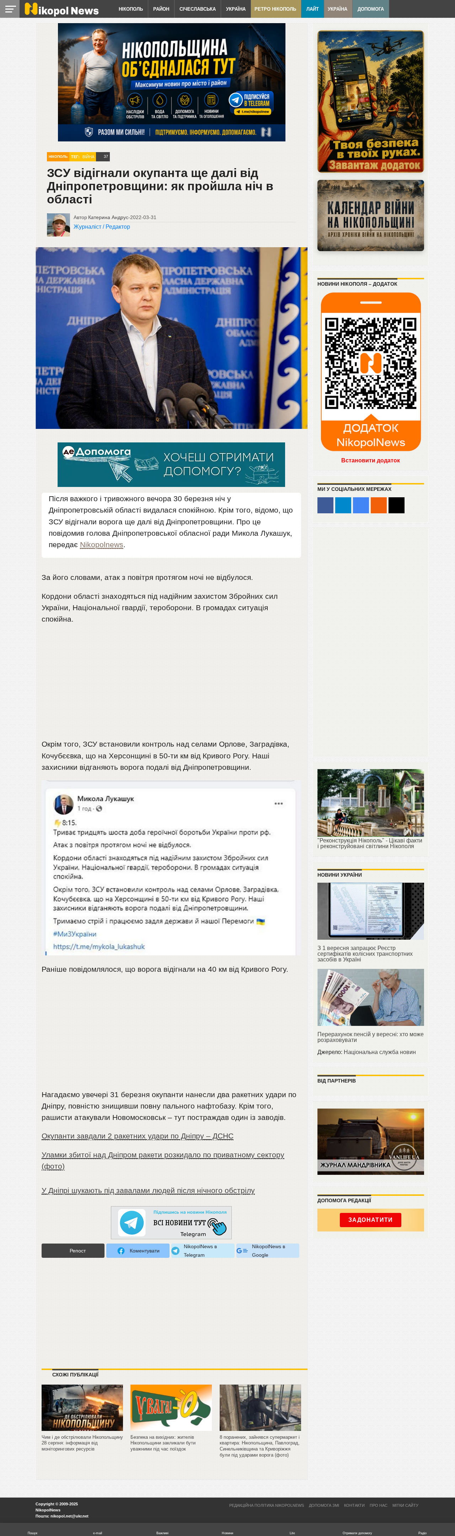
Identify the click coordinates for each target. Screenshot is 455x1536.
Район (161, 9)
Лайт (312, 9)
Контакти (354, 1505)
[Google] (361, 505)
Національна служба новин (380, 1052)
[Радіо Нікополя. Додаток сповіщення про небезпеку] (370, 101)
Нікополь (131, 9)
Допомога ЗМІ (324, 1505)
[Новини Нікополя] (61, 15)
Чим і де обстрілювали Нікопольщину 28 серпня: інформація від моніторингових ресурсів (82, 1443)
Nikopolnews (101, 544)
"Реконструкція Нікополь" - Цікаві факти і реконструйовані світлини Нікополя (369, 843)
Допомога (371, 9)
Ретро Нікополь (275, 9)
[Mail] (397, 505)
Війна (88, 157)
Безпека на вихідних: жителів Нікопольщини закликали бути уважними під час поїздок (163, 1443)
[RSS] (379, 505)
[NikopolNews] (171, 1223)
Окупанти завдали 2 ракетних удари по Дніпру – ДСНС (138, 1136)
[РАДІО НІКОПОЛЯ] (370, 215)
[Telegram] (343, 505)
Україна (236, 9)
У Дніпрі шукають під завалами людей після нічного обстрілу (148, 1190)
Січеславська (198, 9)
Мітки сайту (405, 1505)
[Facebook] (325, 505)
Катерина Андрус (108, 217)
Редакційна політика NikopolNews (266, 1505)
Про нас (378, 1505)
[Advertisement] (171, 685)
